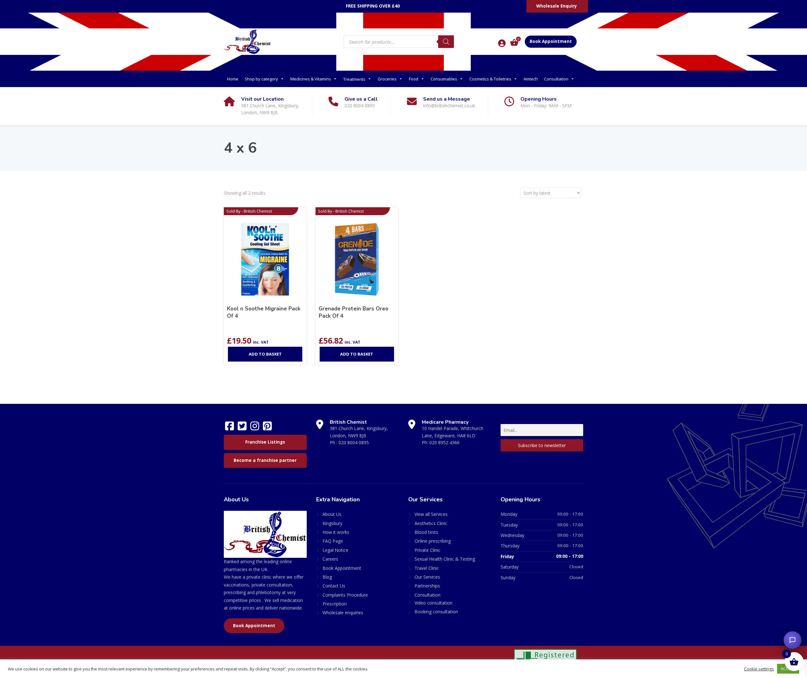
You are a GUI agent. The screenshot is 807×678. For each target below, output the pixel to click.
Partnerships (427, 586)
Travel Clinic (427, 568)
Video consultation (433, 603)
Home (232, 79)
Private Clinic (427, 550)
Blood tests (426, 532)
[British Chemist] (247, 41)
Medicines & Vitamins (310, 79)
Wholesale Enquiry (556, 6)
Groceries (387, 79)
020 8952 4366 (444, 442)
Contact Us (333, 586)
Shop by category (261, 79)
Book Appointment (551, 41)
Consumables (444, 79)
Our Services (427, 577)
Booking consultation (436, 612)
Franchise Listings (265, 442)
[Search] (446, 41)
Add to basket (265, 354)
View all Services (431, 514)
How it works (335, 532)
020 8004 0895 (354, 442)
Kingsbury (332, 523)
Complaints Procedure (345, 595)
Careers (330, 559)
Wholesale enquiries (342, 613)
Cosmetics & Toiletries (490, 79)
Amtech (531, 79)
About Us (331, 514)
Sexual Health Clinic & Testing (445, 559)
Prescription (334, 604)
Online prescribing (433, 541)
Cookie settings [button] (759, 669)
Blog (327, 577)
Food (413, 79)
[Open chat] (792, 640)
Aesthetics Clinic (431, 523)
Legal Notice (335, 550)
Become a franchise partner (265, 460)
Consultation (556, 79)
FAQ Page (332, 541)
